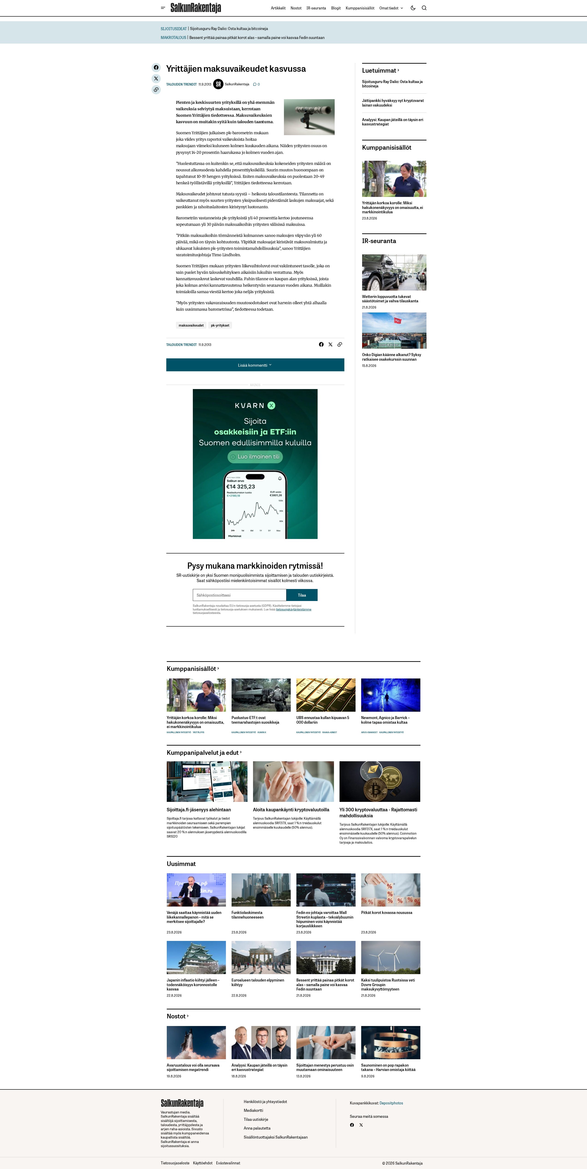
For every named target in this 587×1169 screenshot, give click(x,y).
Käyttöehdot (202, 1163)
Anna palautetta (257, 1128)
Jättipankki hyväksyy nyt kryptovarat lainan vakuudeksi (393, 102)
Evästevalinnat (228, 1163)
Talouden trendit (181, 84)
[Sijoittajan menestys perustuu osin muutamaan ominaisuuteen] (326, 1042)
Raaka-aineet (329, 732)
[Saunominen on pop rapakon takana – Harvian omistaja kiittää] (390, 1042)
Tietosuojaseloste (175, 1163)
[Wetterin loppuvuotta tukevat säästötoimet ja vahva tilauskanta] (394, 272)
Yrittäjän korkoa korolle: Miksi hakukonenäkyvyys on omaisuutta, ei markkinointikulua (392, 207)
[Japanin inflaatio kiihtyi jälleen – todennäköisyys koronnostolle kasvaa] (196, 957)
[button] (163, 8)
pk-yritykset (220, 325)
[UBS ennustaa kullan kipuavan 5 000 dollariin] (326, 695)
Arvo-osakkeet (369, 732)
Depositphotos (391, 1103)
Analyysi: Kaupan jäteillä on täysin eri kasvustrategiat (392, 121)
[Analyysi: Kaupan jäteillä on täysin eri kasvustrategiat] (261, 1042)
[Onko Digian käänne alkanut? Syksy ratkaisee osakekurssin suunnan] (394, 330)
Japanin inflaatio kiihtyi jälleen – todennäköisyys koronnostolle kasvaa (193, 984)
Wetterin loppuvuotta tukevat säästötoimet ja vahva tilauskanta (390, 298)
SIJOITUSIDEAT (174, 28)
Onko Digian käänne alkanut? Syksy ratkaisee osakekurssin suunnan (391, 356)
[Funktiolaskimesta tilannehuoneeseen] (261, 890)
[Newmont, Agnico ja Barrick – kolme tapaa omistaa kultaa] (390, 695)
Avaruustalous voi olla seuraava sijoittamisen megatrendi (193, 1067)
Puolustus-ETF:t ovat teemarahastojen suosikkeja (255, 719)
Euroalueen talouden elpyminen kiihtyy (258, 982)
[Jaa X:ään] (156, 78)
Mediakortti (253, 1110)
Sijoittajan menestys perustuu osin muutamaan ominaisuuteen (325, 1067)
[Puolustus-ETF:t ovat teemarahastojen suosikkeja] (261, 695)
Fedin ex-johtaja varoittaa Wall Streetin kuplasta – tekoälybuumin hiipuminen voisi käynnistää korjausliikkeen (324, 919)
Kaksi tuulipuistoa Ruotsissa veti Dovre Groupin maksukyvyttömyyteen (388, 984)
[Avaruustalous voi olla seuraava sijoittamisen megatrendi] (196, 1042)
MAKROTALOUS (173, 37)
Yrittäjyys (198, 732)
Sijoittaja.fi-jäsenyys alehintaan (199, 809)
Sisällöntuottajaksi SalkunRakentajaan (276, 1137)
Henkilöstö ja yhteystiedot (265, 1101)
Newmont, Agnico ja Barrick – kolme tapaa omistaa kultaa (385, 719)
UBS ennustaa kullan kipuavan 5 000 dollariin (322, 719)
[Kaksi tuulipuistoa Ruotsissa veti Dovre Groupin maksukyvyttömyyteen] (390, 957)
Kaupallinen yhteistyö (179, 732)
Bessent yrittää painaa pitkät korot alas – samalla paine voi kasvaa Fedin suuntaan (257, 37)
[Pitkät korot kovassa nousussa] (390, 890)
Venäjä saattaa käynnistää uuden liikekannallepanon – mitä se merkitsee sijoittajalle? (194, 917)
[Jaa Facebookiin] (156, 67)
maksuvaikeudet (191, 325)
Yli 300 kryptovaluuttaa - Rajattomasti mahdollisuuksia (378, 812)
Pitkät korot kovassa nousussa (386, 912)
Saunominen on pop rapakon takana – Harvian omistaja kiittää (388, 1067)
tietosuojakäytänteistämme (293, 609)
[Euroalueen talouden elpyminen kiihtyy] (261, 957)
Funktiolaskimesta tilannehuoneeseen (248, 914)
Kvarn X (262, 732)
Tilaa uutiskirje (256, 1119)
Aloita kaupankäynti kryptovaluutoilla (291, 809)
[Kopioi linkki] (156, 89)
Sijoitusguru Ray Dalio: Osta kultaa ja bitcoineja (229, 28)
